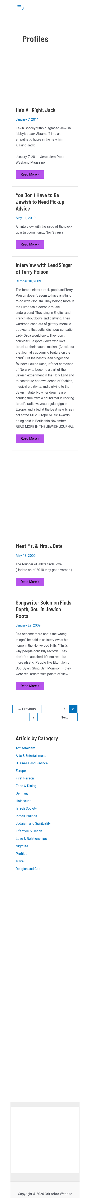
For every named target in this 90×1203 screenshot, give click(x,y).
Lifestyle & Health (29, 831)
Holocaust (23, 801)
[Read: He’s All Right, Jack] (45, 81)
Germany (22, 793)
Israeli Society (26, 808)
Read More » (30, 175)
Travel (20, 861)
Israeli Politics (26, 816)
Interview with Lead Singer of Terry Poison (44, 268)
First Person (25, 778)
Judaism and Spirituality (33, 824)
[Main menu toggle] (19, 5)
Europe (21, 771)
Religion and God (28, 869)
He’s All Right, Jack (35, 110)
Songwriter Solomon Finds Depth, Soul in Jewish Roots (43, 609)
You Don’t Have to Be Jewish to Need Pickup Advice (40, 202)
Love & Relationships (31, 839)
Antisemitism (25, 748)
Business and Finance (32, 763)
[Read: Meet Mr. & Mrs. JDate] (45, 496)
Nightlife (22, 846)
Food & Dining (26, 786)
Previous (27, 709)
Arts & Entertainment (31, 756)
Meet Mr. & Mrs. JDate (39, 546)
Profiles (21, 854)
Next (66, 717)
